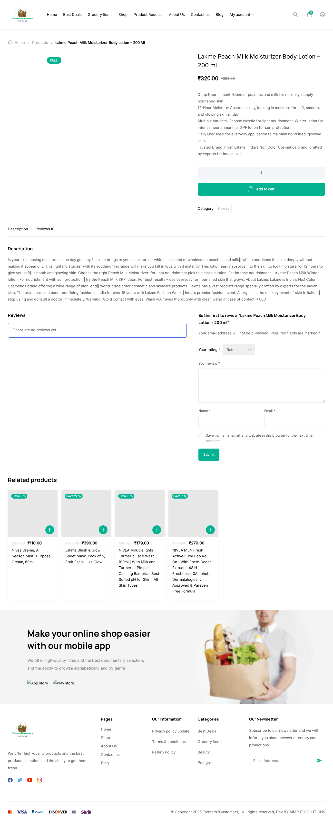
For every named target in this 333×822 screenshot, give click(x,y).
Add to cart (265, 189)
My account (240, 14)
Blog (220, 14)
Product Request (148, 14)
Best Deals (72, 14)
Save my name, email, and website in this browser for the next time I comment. (260, 438)
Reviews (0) (45, 229)
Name (204, 411)
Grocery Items (100, 14)
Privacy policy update (170, 731)
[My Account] (322, 14)
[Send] (319, 760)
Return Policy (164, 752)
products (40, 42)
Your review (209, 363)
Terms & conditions (169, 741)
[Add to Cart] (49, 529)
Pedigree (206, 762)
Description (18, 229)
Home (52, 14)
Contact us (200, 14)
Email (269, 411)
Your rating (209, 349)
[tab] (18, 229)
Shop (122, 14)
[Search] (295, 14)
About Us (177, 14)
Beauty (223, 209)
